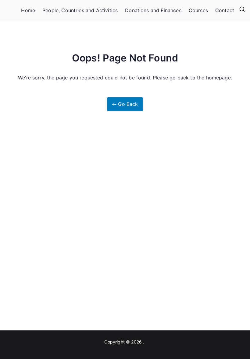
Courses (198, 10)
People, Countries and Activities (80, 10)
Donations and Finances (153, 10)
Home (28, 10)
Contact (224, 10)
